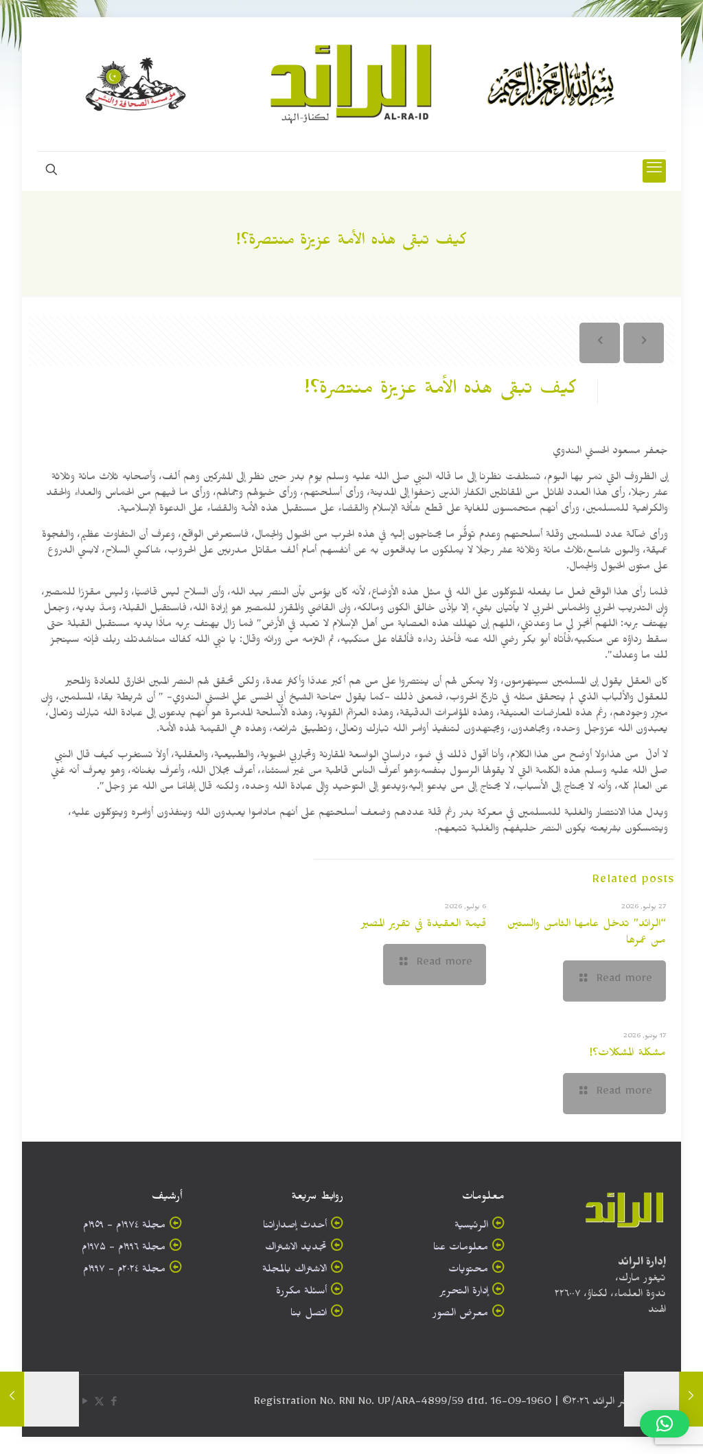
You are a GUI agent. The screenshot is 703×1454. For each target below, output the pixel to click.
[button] (664, 1424)
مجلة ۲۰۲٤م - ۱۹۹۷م (124, 1271)
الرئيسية (471, 1227)
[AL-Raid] (351, 84)
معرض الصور (460, 1315)
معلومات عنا (460, 1249)
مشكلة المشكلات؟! (627, 1054)
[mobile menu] (654, 171)
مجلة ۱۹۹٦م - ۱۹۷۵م (123, 1249)
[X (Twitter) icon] (99, 1404)
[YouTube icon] (85, 1404)
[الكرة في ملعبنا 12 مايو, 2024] (12, 1399)
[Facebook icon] (113, 1404)
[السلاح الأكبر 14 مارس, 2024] (691, 1399)
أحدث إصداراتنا (295, 1227)
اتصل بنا (308, 1315)
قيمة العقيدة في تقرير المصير (423, 925)
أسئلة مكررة (301, 1293)
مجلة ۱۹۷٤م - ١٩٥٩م (124, 1227)
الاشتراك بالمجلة (294, 1271)
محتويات (468, 1271)
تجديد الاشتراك (296, 1249)
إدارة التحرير (463, 1293)
